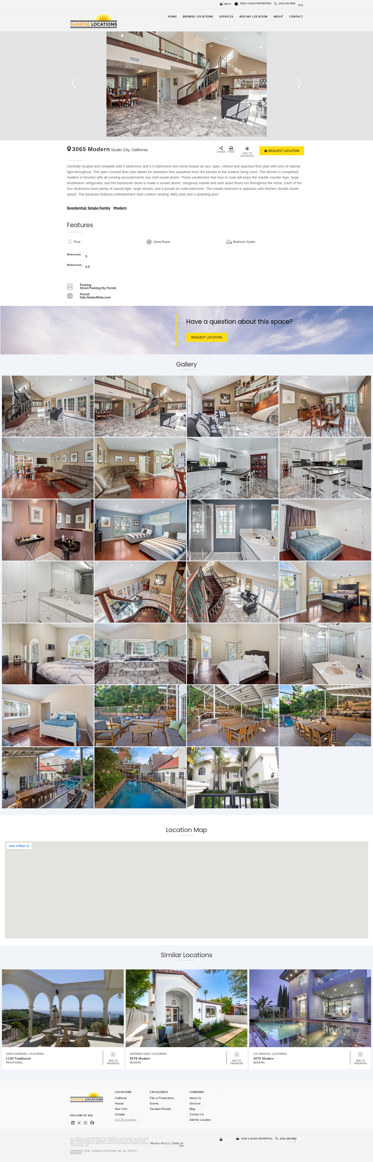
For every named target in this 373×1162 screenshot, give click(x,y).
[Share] (221, 148)
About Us (195, 1098)
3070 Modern (263, 1058)
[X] (79, 1122)
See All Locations (126, 1119)
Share (221, 151)
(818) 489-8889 (287, 3)
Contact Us (196, 1114)
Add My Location (200, 1119)
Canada (120, 1114)
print (231, 151)
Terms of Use (178, 1144)
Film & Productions (162, 1098)
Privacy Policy (159, 1143)
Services (195, 1103)
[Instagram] (85, 1122)
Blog (300, 5)
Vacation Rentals (160, 1109)
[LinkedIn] (73, 1122)
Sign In (227, 4)
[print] (231, 148)
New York (121, 1109)
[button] (73, 83)
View (244, 3)
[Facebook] (92, 1122)
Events (154, 1103)
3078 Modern (140, 1058)
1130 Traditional (18, 1058)
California (121, 1098)
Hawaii (119, 1103)
